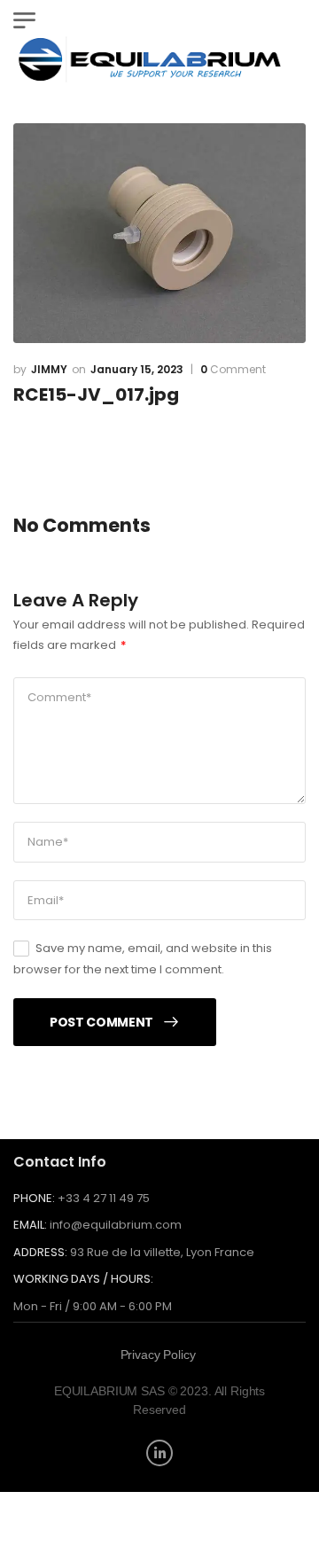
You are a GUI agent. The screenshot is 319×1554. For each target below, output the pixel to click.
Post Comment (101, 1022)
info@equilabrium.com (116, 1224)
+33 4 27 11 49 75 (104, 1198)
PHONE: (34, 1198)
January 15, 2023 (136, 369)
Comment (233, 369)
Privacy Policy (158, 1354)
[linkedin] (159, 1453)
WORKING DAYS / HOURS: (83, 1279)
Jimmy (49, 369)
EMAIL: (30, 1224)
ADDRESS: (40, 1252)
